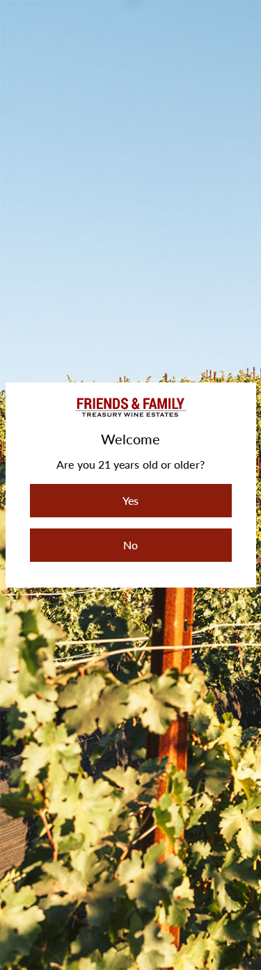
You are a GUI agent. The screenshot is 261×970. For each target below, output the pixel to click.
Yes (130, 500)
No (130, 544)
